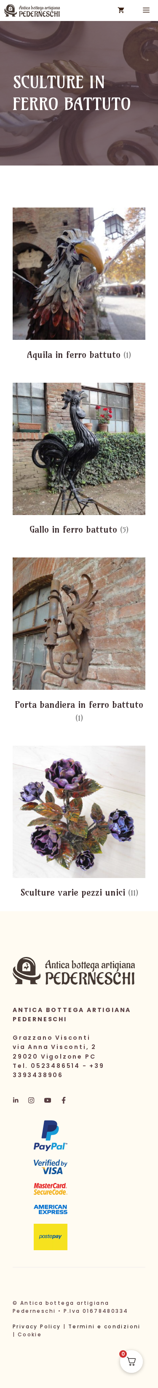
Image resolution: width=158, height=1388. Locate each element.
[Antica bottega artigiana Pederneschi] (32, 10)
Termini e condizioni (104, 1326)
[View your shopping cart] (121, 10)
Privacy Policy (37, 1326)
